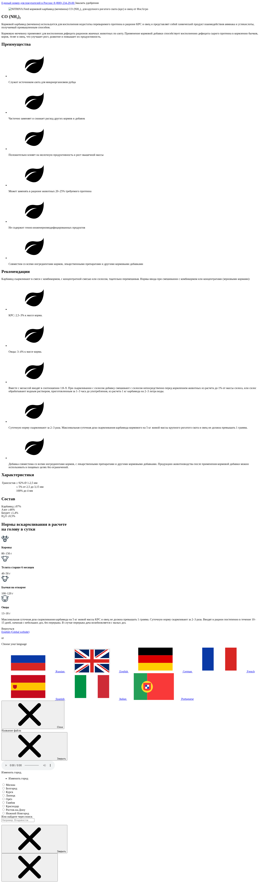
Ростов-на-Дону (15, 809)
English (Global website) (15, 631)
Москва (10, 784)
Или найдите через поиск (16, 816)
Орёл (9, 799)
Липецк (10, 795)
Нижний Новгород (17, 813)
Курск (9, 792)
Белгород (11, 788)
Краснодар (12, 806)
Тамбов (10, 802)
